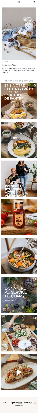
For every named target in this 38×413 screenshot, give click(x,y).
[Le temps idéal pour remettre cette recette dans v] (19, 140)
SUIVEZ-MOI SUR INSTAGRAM (19, 81)
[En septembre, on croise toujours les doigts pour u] (19, 333)
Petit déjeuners (8, 62)
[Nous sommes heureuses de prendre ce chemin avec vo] (19, 179)
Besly (20, 402)
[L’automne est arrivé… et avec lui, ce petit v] (19, 256)
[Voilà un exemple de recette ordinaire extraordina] (19, 372)
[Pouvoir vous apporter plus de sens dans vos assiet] (19, 295)
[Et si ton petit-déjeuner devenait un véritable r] (19, 101)
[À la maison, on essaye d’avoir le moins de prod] (19, 217)
